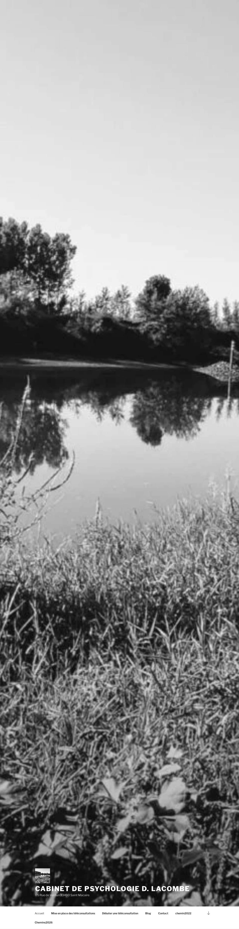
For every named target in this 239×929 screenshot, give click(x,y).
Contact (163, 913)
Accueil (39, 913)
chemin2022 (183, 913)
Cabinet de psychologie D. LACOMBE (112, 889)
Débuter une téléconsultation (120, 913)
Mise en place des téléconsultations (73, 913)
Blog (148, 913)
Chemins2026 (43, 922)
